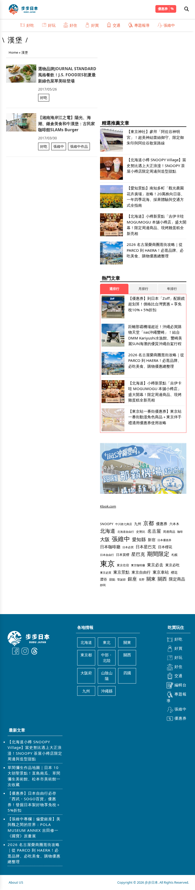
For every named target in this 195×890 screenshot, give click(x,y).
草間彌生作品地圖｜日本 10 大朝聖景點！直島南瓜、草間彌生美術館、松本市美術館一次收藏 (34, 776)
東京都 (86, 654)
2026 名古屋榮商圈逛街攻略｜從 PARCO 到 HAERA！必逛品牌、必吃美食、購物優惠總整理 (34, 853)
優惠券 (163, 8)
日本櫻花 (165, 546)
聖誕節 (121, 579)
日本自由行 (107, 555)
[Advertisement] (143, 78)
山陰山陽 (106, 675)
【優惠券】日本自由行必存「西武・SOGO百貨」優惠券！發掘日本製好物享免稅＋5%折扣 (34, 802)
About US (16, 882)
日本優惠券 (164, 540)
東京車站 (161, 572)
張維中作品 (79, 146)
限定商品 (177, 579)
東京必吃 (172, 564)
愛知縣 (139, 539)
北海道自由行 (125, 531)
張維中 (169, 25)
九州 (137, 523)
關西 (162, 579)
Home (13, 52)
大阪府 (86, 672)
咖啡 (180, 531)
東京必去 (155, 565)
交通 (116, 25)
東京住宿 (123, 565)
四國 (127, 672)
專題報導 (142, 25)
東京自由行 (141, 572)
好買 (95, 25)
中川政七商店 (123, 524)
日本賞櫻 (122, 554)
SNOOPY (106, 524)
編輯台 (180, 684)
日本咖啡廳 (110, 547)
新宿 (151, 539)
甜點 (112, 579)
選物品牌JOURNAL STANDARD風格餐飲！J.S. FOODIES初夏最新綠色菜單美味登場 (67, 75)
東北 (106, 642)
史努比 (140, 531)
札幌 (174, 555)
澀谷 (103, 579)
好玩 (52, 25)
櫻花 (174, 572)
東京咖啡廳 (138, 565)
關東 (151, 579)
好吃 (30, 25)
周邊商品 (169, 531)
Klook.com (108, 506)
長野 (141, 579)
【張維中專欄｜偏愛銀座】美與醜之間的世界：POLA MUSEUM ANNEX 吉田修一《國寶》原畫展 (34, 827)
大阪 (105, 539)
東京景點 (121, 572)
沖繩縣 (106, 690)
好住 (73, 25)
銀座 (132, 578)
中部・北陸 (106, 657)
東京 (107, 563)
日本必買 (128, 547)
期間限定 (158, 553)
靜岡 (103, 585)
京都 (148, 523)
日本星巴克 (146, 547)
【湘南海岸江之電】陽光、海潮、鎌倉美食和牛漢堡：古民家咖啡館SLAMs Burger (66, 123)
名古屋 (154, 531)
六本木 (174, 524)
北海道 (107, 530)
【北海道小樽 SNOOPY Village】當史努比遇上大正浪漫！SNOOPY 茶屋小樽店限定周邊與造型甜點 (35, 750)
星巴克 (138, 554)
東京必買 (105, 572)
